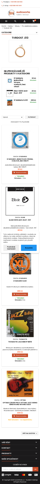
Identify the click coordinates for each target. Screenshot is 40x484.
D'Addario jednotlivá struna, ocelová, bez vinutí (20, 82)
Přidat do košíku (20, 172)
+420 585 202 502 (16, 2)
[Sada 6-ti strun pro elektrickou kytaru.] (10, 102)
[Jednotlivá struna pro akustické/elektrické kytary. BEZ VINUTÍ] (10, 80)
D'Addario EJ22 (21, 100)
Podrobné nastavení (11, 248)
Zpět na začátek (30, 433)
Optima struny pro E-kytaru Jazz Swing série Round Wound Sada (20, 404)
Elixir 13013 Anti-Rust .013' (21, 92)
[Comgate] (20, 475)
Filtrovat (32, 117)
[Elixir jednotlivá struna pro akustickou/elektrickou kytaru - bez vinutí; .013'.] (10, 93)
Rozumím (29, 248)
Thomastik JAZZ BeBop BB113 (20, 342)
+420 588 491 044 (15, 5)
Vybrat (13, 117)
